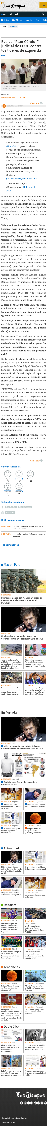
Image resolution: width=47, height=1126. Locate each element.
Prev (1, 20)
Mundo (29, 20)
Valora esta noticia (11, 466)
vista (3, 716)
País (37, 20)
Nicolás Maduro (25, 507)
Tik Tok (38, 1102)
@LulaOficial (12, 146)
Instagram (31, 1102)
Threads (42, 1102)
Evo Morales (10, 507)
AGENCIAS (5, 94)
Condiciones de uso (8, 1122)
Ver (5, 26)
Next (46, 20)
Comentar (34, 103)
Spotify (45, 1102)
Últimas (18, 20)
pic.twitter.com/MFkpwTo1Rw (21, 178)
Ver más (4, 568)
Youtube (35, 1102)
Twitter (25, 1102)
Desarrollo (13, 26)
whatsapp (28, 1102)
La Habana (10, 512)
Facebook (21, 1102)
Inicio (6, 20)
